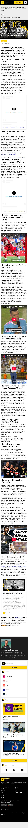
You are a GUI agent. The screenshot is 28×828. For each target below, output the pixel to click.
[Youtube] (5, 809)
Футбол (13, 7)
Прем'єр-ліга (9, 676)
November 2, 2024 (21, 157)
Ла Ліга (7, 685)
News (8, 7)
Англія (2, 43)
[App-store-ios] (7, 809)
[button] (26, 14)
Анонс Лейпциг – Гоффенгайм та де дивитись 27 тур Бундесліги (13, 735)
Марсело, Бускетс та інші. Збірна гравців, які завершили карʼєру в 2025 (12, 35)
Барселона (7, 43)
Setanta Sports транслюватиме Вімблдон (12, 717)
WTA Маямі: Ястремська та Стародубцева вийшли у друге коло (13, 753)
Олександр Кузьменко (8, 21)
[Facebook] (1, 809)
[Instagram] (3, 809)
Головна (3, 7)
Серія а (7, 689)
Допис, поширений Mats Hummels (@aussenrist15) (14, 211)
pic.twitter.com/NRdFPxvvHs (8, 154)
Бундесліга (8, 681)
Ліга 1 (7, 694)
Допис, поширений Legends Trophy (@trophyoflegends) (14, 127)
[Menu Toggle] (25, 2)
